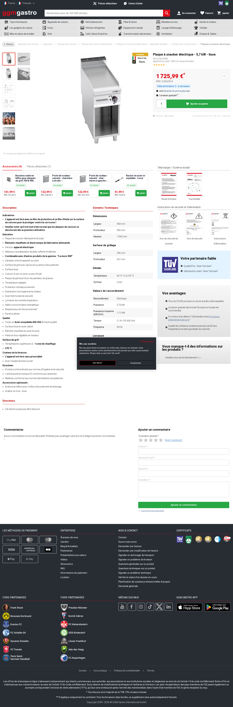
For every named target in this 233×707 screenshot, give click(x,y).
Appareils (49, 44)
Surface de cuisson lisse (185, 44)
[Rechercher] (166, 13)
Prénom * (143, 446)
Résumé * (143, 468)
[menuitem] (21, 22)
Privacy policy (147, 341)
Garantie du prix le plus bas (176, 91)
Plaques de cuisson (68, 44)
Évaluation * (144, 480)
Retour (8, 44)
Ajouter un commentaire (184, 504)
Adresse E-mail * (146, 457)
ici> (199, 357)
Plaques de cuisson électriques (98, 44)
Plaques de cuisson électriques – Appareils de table (143, 44)
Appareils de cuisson (30, 44)
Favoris (209, 13)
